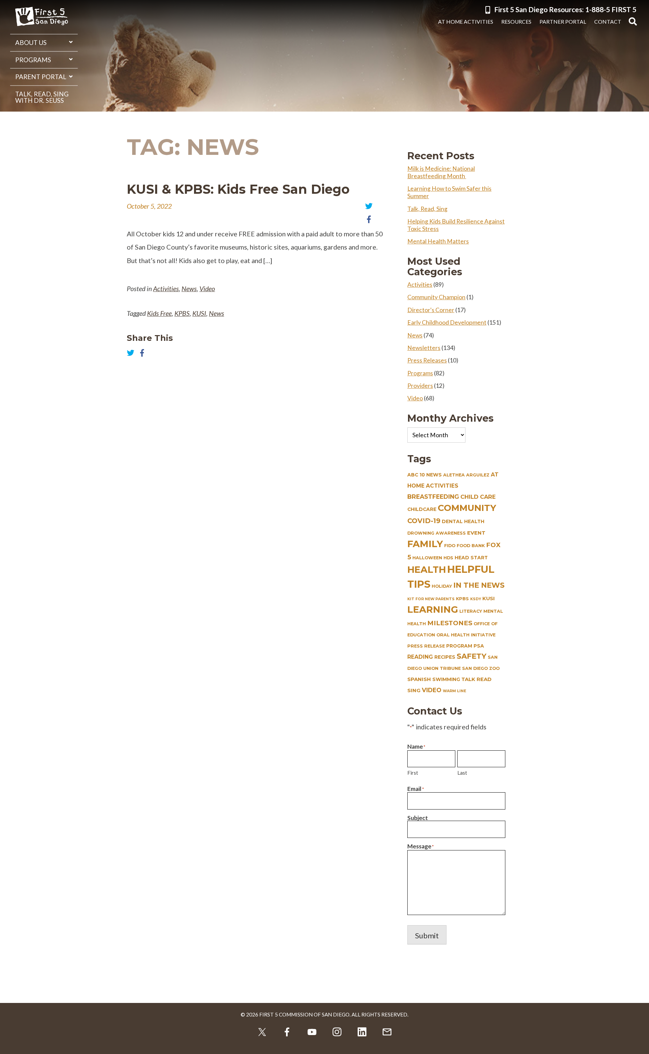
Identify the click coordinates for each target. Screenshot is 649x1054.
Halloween (427, 557)
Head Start (471, 557)
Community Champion (436, 297)
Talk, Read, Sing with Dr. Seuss (42, 97)
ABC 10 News (424, 474)
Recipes (444, 657)
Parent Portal (40, 76)
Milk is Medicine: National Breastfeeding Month (441, 172)
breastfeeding (433, 496)
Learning (432, 609)
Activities (166, 288)
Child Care (478, 496)
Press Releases (427, 360)
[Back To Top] (639, 1044)
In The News (479, 585)
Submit (427, 935)
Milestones (449, 623)
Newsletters (423, 347)
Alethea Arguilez (466, 474)
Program (459, 646)
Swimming (446, 679)
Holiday (442, 586)
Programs (33, 60)
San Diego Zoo (481, 668)
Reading (420, 657)
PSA (479, 646)
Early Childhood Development (446, 322)
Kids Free (159, 313)
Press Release (426, 646)
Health (426, 569)
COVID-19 (423, 521)
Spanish (419, 679)
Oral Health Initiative (466, 634)
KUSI (199, 313)
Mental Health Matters (438, 241)
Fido (449, 545)
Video (207, 288)
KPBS (182, 313)
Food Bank (471, 545)
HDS (448, 557)
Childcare (421, 509)
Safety (471, 656)
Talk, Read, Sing (427, 208)
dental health (463, 521)
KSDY (475, 599)
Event (476, 533)
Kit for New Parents (431, 599)
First (412, 773)
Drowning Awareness (436, 533)
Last (462, 773)
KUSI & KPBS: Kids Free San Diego (238, 189)
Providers (420, 385)
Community (467, 507)
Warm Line (454, 691)
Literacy (470, 611)
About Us (31, 42)
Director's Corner (430, 309)
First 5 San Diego (41, 17)
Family (425, 543)
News (189, 288)
